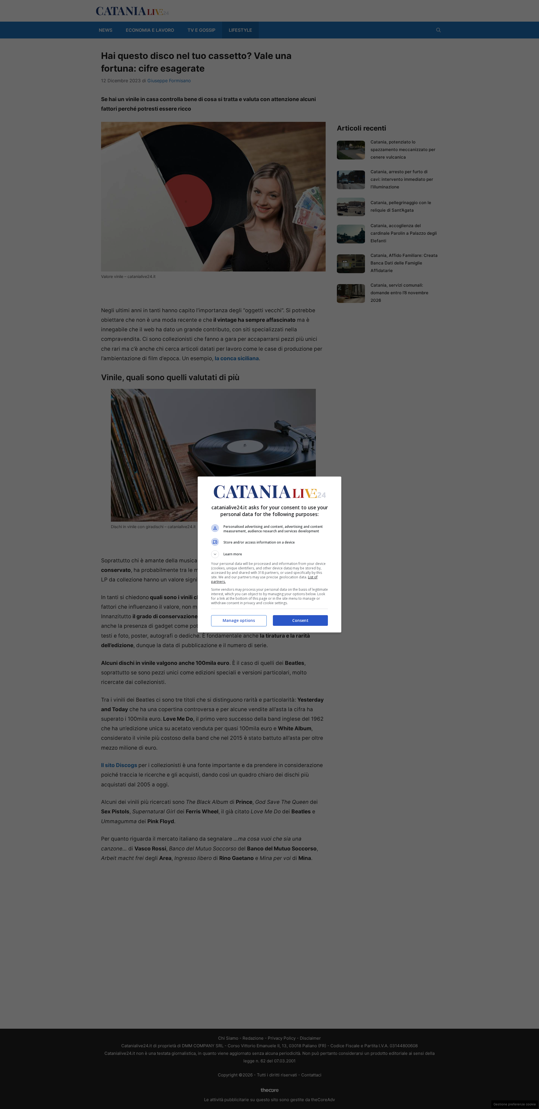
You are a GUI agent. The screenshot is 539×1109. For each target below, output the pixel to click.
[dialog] (269, 554)
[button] (269, 554)
